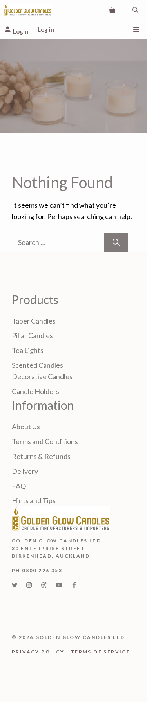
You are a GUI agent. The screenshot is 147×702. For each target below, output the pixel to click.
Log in (46, 29)
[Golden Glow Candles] (27, 10)
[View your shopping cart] (112, 10)
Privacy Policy (38, 652)
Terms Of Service (100, 652)
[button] (135, 10)
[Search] (116, 242)
